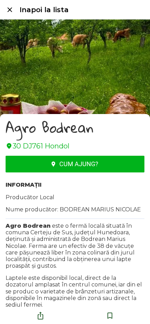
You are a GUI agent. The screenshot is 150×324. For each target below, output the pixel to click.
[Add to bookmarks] (110, 315)
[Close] (10, 10)
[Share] (40, 315)
